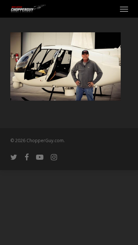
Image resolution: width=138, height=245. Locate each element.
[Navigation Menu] (124, 8)
